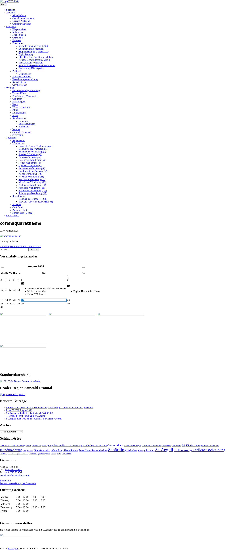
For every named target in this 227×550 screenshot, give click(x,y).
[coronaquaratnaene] (10, 236)
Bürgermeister (19, 29)
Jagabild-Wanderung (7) (30, 165)
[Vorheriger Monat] (2, 267)
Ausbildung (20, 446)
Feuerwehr (75, 445)
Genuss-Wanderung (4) (30, 157)
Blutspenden (36, 446)
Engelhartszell (56, 445)
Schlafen (16, 204)
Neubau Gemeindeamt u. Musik (34, 60)
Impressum (5, 480)
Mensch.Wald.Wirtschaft (30, 62)
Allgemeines (18, 140)
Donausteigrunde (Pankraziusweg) (35, 146)
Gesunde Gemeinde (22, 132)
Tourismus (11, 137)
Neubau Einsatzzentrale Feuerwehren (37, 65)
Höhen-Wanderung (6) (30, 162)
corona (44, 446)
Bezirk (28, 446)
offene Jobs (56, 450)
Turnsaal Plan (19, 93)
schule (104, 450)
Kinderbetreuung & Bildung (26, 90)
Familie (67, 446)
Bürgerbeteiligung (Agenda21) (33, 51)
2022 (2, 446)
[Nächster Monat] (83, 267)
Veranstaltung (23, 454)
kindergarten (200, 445)
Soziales (150, 450)
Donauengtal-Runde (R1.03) (32, 199)
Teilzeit (3, 453)
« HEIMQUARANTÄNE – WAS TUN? (20, 246)
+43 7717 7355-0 (13, 469)
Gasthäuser (17, 207)
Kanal (15, 104)
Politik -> (16, 71)
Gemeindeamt (100, 445)
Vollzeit (53, 454)
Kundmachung (11, 450)
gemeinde (86, 445)
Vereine (16, 129)
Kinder (190, 445)
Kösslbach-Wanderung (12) (32, 179)
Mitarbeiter (17, 32)
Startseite (10, 9)
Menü (3, 4)
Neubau (30, 450)
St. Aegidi (164, 449)
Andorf (12, 446)
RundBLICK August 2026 (19, 410)
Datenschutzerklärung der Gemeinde (18, 483)
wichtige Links (19, 85)
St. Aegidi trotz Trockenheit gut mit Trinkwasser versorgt (33, 418)
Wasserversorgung (21, 107)
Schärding (117, 449)
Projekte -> (17, 43)
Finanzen (16, 40)
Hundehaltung (19, 112)
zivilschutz (66, 454)
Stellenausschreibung (209, 450)
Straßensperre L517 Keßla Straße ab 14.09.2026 (29, 413)
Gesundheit (166, 446)
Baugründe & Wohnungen (25, 96)
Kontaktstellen (19, 82)
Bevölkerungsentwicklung (25, 79)
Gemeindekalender (21, 23)
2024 (6, 445)
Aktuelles (10, 12)
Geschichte (17, 37)
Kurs (24, 450)
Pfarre (15, 115)
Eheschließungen (27, 123)
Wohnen (10, 87)
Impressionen (12, 215)
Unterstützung (13, 454)
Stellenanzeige (183, 450)
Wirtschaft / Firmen (21, 76)
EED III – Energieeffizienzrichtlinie (36, 57)
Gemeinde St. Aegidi (132, 446)
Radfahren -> (18, 196)
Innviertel (176, 445)
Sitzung (141, 450)
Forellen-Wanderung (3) (30, 154)
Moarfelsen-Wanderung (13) (32, 182)
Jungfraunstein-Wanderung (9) (33, 171)
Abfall (15, 110)
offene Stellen (19, 35)
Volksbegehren (44, 454)
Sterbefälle (24, 126)
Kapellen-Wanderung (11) (31, 176)
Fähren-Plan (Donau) (22, 212)
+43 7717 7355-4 (13, 472)
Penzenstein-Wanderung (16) (33, 190)
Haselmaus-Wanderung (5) (32, 160)
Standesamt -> (19, 118)
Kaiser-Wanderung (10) (30, 174)
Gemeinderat (25, 73)
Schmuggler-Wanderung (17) (33, 193)
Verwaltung (34, 453)
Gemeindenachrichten (23, 18)
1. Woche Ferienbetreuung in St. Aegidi (25, 416)
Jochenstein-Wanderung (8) (32, 168)
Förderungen (18, 101)
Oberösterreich (42, 450)
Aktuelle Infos (19, 15)
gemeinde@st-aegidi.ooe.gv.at (14, 475)
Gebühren (17, 98)
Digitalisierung (26, 54)
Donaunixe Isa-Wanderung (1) (33, 149)
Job (183, 445)
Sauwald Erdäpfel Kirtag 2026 (33, 46)
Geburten (23, 121)
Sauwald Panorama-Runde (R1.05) (36, 201)
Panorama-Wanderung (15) (32, 187)
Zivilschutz (17, 135)
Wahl (59, 454)
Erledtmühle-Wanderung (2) (32, 151)
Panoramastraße (20, 210)
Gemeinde (11, 26)
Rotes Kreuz (85, 450)
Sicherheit (132, 450)
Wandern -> (18, 143)
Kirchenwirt (213, 445)
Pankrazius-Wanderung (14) (32, 185)
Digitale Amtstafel (21, 21)
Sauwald (96, 450)
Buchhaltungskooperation (31, 48)
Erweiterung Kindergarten (31, 68)
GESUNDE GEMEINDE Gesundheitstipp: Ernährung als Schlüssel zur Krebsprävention (49, 407)
